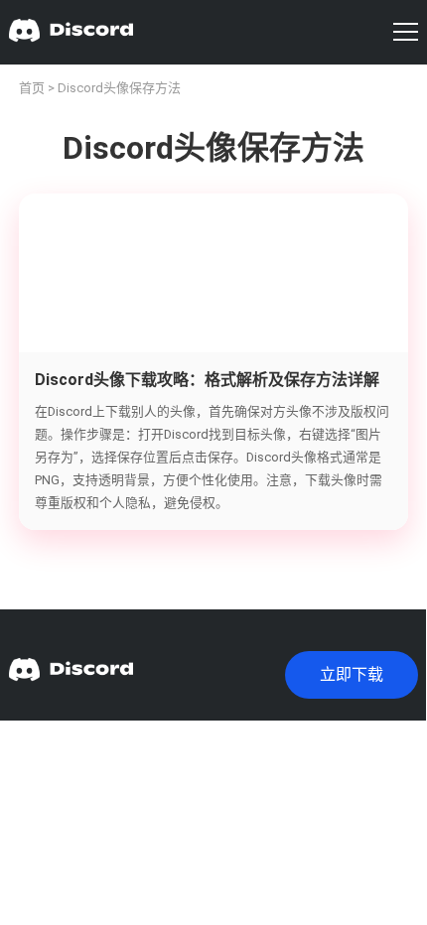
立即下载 (351, 674)
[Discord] (71, 32)
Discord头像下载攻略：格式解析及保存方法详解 (207, 379)
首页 (32, 87)
